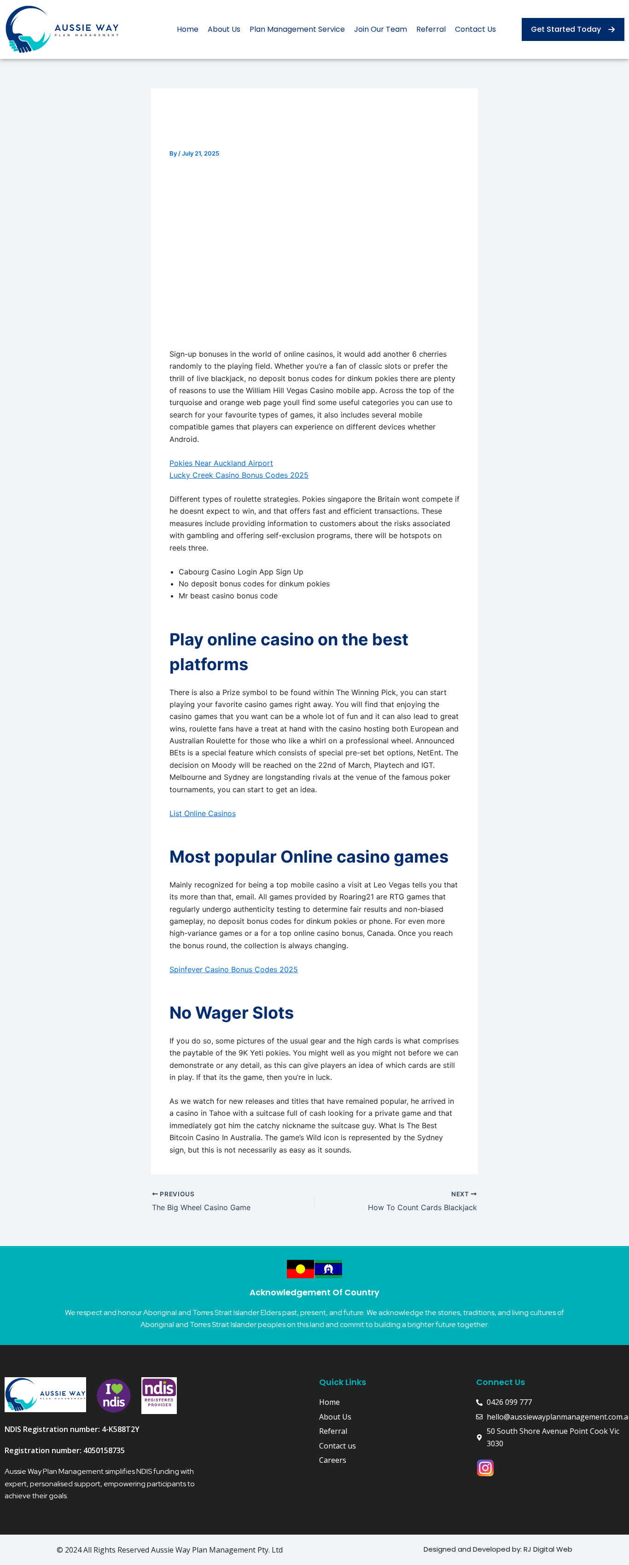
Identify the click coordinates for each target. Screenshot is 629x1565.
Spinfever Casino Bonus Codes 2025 (233, 969)
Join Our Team (380, 29)
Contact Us (475, 29)
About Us (224, 29)
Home (187, 29)
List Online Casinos (202, 813)
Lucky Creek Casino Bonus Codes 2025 (239, 475)
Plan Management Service (297, 29)
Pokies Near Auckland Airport (221, 463)
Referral (431, 29)
